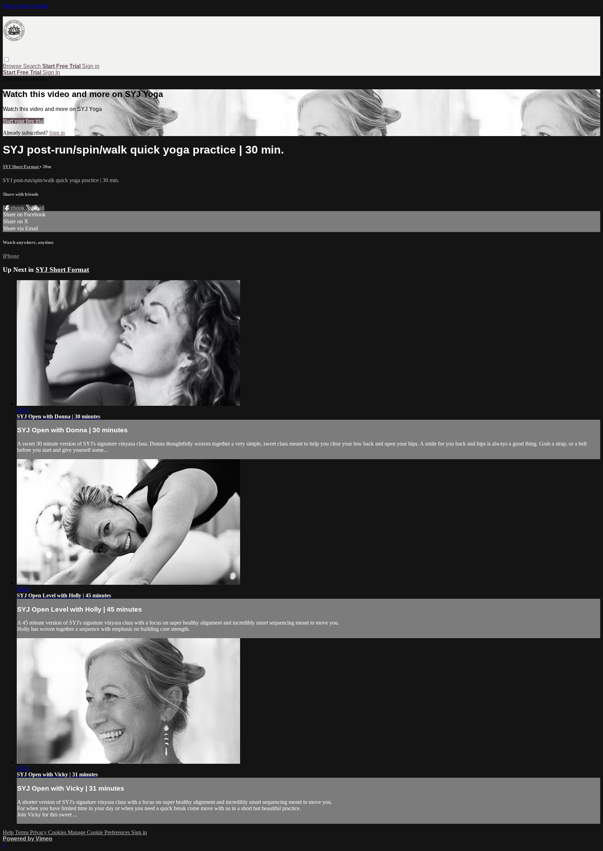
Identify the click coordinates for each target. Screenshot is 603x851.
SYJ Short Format (21, 166)
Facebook (14, 208)
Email (37, 208)
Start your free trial (23, 121)
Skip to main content (25, 6)
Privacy (39, 832)
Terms (22, 832)
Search (32, 66)
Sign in (90, 66)
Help (9, 832)
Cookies (58, 832)
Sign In (51, 72)
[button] (6, 59)
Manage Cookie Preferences (99, 832)
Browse (13, 66)
